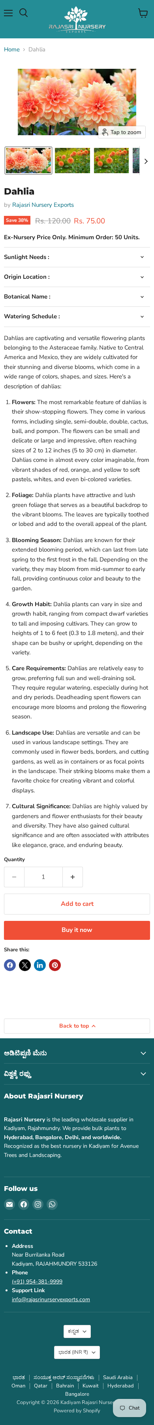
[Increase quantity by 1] (73, 877)
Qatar (40, 1385)
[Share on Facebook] (10, 965)
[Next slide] (145, 160)
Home (12, 49)
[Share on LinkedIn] (40, 965)
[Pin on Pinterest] (55, 965)
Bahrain (65, 1385)
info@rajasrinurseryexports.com (51, 1299)
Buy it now (77, 930)
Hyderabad (120, 1385)
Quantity (14, 860)
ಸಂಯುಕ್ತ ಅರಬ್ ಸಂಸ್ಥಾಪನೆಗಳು (64, 1377)
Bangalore (77, 1394)
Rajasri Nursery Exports (43, 205)
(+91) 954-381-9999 (37, 1281)
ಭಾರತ (73, 1352)
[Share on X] (25, 965)
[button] (28, 160)
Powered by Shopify (77, 1410)
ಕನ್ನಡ (73, 1331)
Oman (18, 1385)
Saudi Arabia (118, 1377)
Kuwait (91, 1385)
